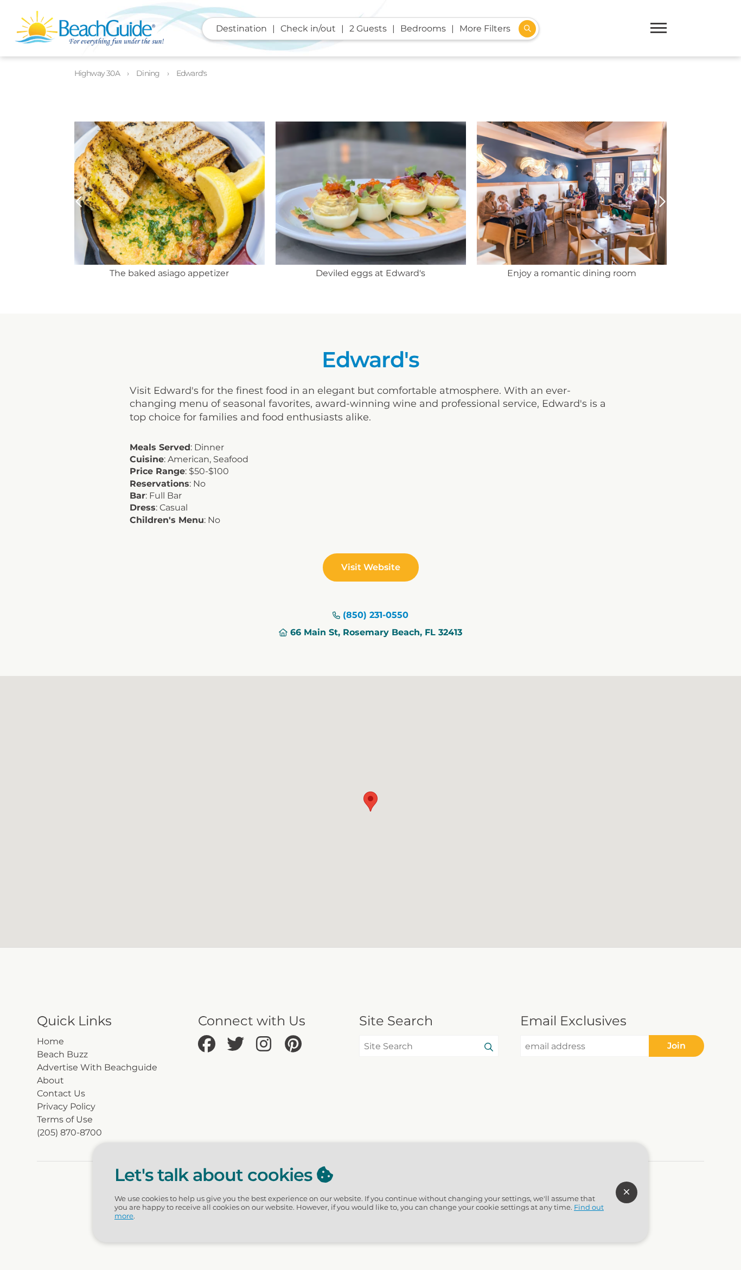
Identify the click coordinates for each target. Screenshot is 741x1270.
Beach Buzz (62, 1054)
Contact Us (61, 1093)
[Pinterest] (296, 1044)
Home (50, 1041)
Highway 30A (98, 73)
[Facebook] (209, 1044)
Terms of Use (65, 1119)
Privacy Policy (66, 1106)
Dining (148, 73)
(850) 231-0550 (375, 615)
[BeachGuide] (89, 28)
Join (676, 1046)
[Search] (488, 1048)
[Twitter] (238, 1044)
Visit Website (370, 567)
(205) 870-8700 (69, 1132)
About (50, 1080)
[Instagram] (267, 1044)
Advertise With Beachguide (97, 1067)
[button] (79, 202)
